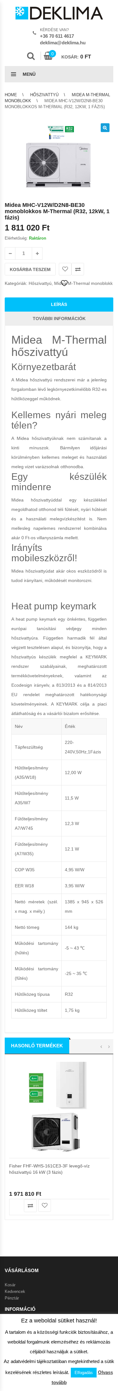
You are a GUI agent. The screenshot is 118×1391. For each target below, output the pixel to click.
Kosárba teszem (30, 269)
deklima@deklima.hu (63, 42)
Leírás (59, 304)
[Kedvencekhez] (65, 269)
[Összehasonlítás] (77, 269)
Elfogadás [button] (84, 1372)
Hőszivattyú (44, 94)
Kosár (10, 1285)
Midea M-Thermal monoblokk (83, 283)
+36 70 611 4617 (57, 36)
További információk (59, 318)
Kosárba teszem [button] (15, 1205)
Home (11, 94)
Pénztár (12, 1298)
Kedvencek (15, 1291)
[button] (105, 127)
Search (30, 55)
